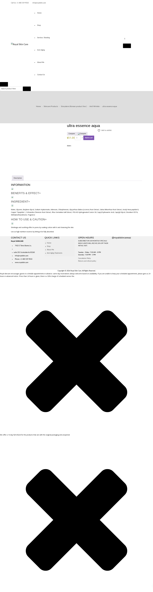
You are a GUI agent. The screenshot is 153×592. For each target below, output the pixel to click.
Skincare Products (51, 106)
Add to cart (89, 138)
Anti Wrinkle (94, 106)
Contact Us (41, 75)
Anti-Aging (41, 50)
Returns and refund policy (87, 261)
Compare (72, 133)
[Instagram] (141, 3)
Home (39, 13)
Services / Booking (43, 38)
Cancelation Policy (84, 258)
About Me (40, 62)
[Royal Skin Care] (20, 44)
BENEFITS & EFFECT (26, 193)
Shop (39, 25)
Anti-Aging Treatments (54, 253)
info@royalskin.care (39, 3)
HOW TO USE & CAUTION (29, 219)
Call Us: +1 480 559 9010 (20, 3)
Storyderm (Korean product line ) (74, 106)
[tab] (18, 178)
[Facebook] (137, 3)
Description (18, 178)
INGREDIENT (20, 201)
